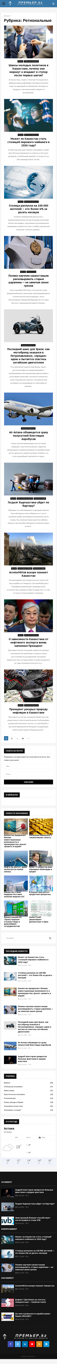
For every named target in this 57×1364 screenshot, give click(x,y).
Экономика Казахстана (31, 135)
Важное (20, 61)
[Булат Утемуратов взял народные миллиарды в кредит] (41, 858)
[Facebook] (11, 1344)
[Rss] (39, 1344)
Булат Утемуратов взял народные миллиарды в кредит (40, 869)
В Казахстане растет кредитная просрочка (40, 893)
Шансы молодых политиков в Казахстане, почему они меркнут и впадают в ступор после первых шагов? (28, 70)
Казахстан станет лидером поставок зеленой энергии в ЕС (14, 894)
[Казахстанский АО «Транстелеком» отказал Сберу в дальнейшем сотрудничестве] (16, 909)
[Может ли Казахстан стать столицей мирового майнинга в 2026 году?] (10, 960)
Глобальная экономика (31, 61)
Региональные (31, 272)
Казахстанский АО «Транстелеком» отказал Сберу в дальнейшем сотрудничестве (13, 921)
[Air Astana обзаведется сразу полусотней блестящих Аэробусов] (10, 1046)
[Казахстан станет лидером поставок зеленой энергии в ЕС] (16, 883)
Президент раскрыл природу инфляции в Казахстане (28, 710)
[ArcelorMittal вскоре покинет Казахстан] (7, 1289)
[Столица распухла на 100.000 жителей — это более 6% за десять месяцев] (10, 976)
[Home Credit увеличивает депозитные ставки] (41, 909)
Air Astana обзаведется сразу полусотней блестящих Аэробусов (28, 436)
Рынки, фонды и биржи (25, 568)
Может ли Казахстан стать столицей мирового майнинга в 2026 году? (28, 142)
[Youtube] (32, 1344)
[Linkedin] (25, 1344)
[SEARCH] (50, 938)
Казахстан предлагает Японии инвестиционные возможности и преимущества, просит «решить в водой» (15, 841)
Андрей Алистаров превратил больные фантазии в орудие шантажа (32, 1058)
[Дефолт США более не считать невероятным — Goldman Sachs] (7, 1302)
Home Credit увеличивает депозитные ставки (38, 919)
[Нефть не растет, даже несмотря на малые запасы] (16, 858)
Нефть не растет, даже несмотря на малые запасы (15, 869)
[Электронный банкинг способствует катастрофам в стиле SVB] (7, 1221)
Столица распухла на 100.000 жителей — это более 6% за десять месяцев (28, 209)
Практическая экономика (24, 498)
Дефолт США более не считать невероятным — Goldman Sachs (30, 1300)
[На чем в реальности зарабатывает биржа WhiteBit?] (7, 1317)
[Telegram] (46, 1344)
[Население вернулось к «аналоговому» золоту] (41, 827)
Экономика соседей (39, 498)
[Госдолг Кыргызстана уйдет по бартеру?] (7, 1207)
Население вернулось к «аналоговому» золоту (40, 836)
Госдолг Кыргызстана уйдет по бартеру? (28, 504)
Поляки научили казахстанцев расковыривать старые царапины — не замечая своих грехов (28, 280)
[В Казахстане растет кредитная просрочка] (41, 883)
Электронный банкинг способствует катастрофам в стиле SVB (32, 1219)
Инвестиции (9, 1090)
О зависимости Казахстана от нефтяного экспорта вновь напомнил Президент (28, 642)
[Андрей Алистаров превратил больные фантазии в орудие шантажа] (10, 1060)
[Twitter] (18, 1344)
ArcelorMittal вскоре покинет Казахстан (28, 574)
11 (23, 738)
